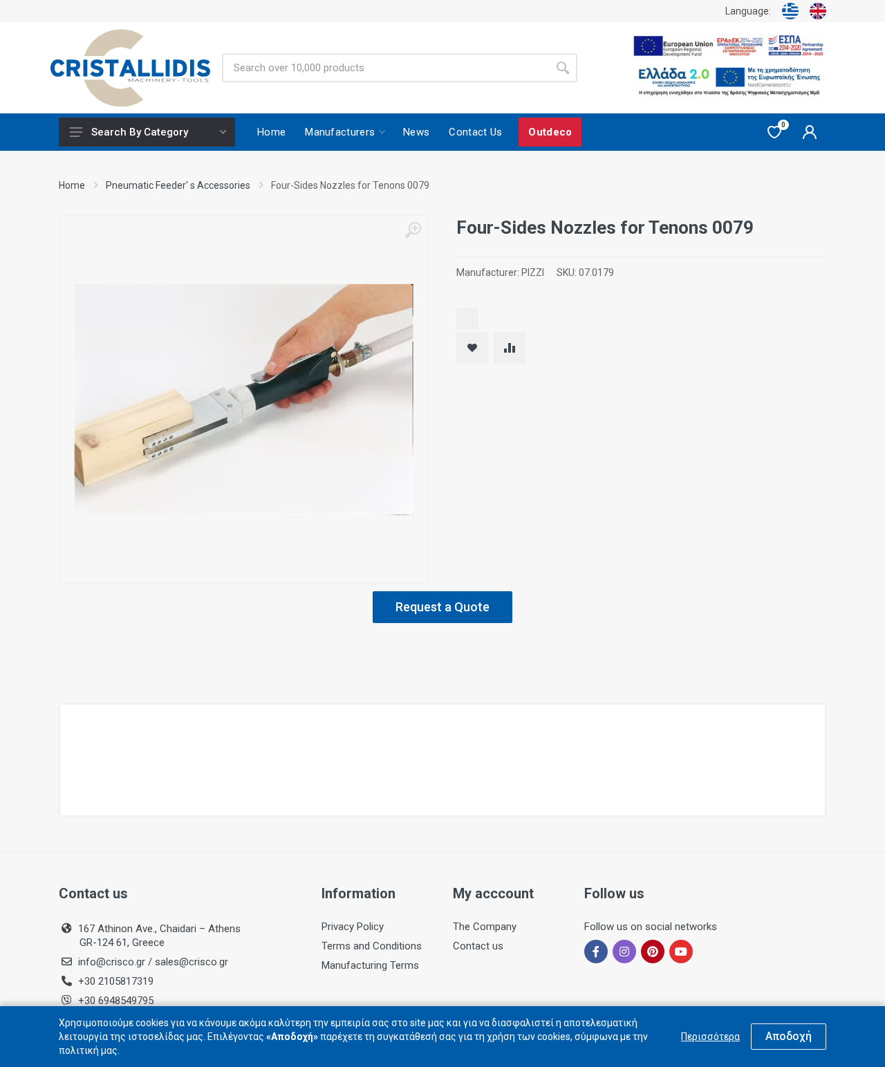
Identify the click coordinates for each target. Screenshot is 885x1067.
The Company (484, 926)
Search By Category (139, 132)
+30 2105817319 (114, 981)
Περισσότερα (710, 1036)
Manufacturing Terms (370, 965)
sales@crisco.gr (191, 962)
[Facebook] (596, 951)
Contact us (478, 946)
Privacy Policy (353, 926)
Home (72, 185)
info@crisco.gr (113, 962)
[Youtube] (681, 951)
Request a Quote (442, 607)
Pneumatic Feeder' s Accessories (178, 185)
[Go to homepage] (130, 68)
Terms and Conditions (372, 946)
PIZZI (532, 272)
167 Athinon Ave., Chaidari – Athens (159, 935)
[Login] (809, 132)
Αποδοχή (788, 1036)
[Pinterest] (652, 951)
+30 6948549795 (115, 1000)
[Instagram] (624, 951)
